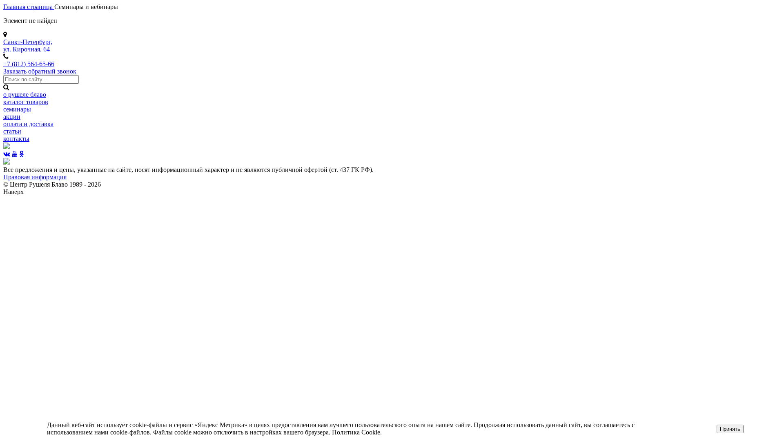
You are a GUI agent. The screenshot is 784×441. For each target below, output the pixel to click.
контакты (16, 138)
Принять (730, 429)
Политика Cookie (356, 432)
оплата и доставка (28, 123)
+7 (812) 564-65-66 (28, 63)
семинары (17, 109)
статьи (12, 131)
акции (11, 116)
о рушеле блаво (24, 94)
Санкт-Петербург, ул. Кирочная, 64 (27, 45)
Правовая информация (35, 177)
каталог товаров (25, 101)
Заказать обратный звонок (39, 71)
